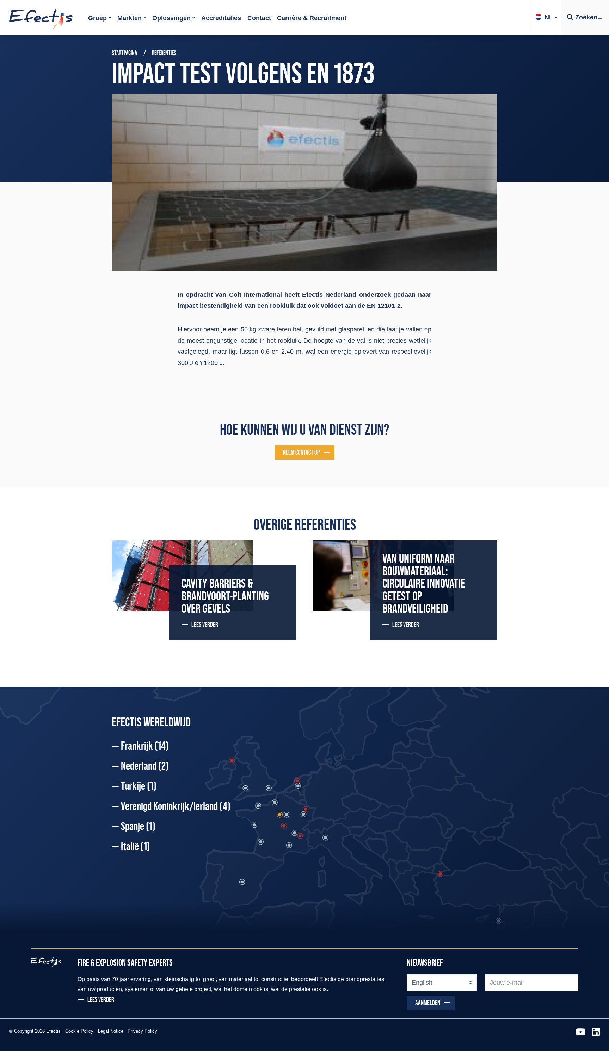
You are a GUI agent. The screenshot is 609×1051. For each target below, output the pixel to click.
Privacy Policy (142, 1031)
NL (549, 17)
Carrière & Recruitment (311, 18)
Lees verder (204, 624)
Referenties (164, 52)
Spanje (138, 826)
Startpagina (124, 52)
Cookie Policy (79, 1031)
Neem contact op (301, 452)
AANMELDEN (427, 1003)
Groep (97, 18)
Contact (259, 18)
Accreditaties (221, 18)
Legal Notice (110, 1031)
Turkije (138, 786)
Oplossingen (171, 18)
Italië (135, 846)
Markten (129, 18)
